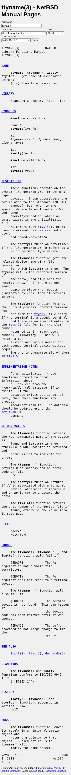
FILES (6, 524)
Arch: (53, 29)
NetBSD (58, 768)
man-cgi (36, 771)
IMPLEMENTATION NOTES (19, 366)
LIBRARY (7, 93)
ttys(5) (44, 226)
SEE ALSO (8, 646)
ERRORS (6, 545)
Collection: (9, 36)
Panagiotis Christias (55, 771)
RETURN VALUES (13, 426)
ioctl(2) (18, 653)
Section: (8, 29)
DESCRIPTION (11, 181)
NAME (5, 65)
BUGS (5, 720)
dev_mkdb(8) (11, 412)
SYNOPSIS (8, 111)
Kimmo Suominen (10, 771)
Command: (8, 22)
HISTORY (7, 692)
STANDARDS (9, 664)
